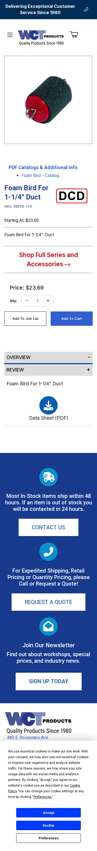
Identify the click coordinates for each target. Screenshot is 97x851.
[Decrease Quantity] (27, 300)
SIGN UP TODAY (48, 681)
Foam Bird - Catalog (40, 175)
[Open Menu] (10, 35)
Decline (48, 825)
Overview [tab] (18, 357)
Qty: (13, 300)
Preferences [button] (42, 797)
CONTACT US (48, 527)
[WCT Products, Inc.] (41, 37)
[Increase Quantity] (48, 300)
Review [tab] (15, 370)
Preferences (49, 838)
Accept (48, 813)
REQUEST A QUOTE (48, 602)
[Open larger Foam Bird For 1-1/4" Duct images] (48, 100)
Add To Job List (25, 318)
